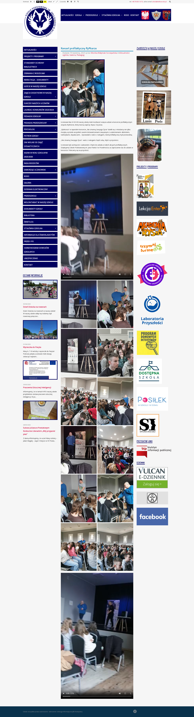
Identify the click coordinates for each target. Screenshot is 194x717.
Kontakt (134, 15)
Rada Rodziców (31, 163)
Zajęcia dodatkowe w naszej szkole (38, 95)
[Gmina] (166, 15)
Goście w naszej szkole (35, 86)
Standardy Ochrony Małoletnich (34, 65)
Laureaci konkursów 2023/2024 (39, 110)
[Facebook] (135, 711)
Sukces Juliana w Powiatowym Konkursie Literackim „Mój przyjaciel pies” (39, 430)
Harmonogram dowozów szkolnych (36, 250)
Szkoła (78, 15)
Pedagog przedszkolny (35, 123)
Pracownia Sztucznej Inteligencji (37, 387)
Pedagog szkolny (32, 116)
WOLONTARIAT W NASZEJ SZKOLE (38, 202)
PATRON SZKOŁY (31, 136)
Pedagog (80, 55)
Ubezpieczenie (31, 258)
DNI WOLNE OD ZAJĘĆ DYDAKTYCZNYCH (33, 144)
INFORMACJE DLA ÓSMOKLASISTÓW (39, 235)
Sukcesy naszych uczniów (36, 103)
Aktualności (67, 15)
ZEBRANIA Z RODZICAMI (34, 73)
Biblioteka (29, 215)
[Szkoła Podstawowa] (40, 22)
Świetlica (28, 222)
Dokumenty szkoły (33, 209)
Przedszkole (92, 15)
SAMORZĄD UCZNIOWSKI (35, 170)
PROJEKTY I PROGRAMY (34, 56)
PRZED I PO (29, 241)
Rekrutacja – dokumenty (36, 80)
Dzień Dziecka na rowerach (34, 307)
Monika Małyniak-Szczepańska (104, 53)
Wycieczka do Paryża (32, 347)
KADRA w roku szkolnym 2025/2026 (36, 155)
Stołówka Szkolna (111, 15)
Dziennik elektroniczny (36, 189)
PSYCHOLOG (29, 129)
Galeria (72, 55)
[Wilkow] (156, 15)
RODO (126, 15)
